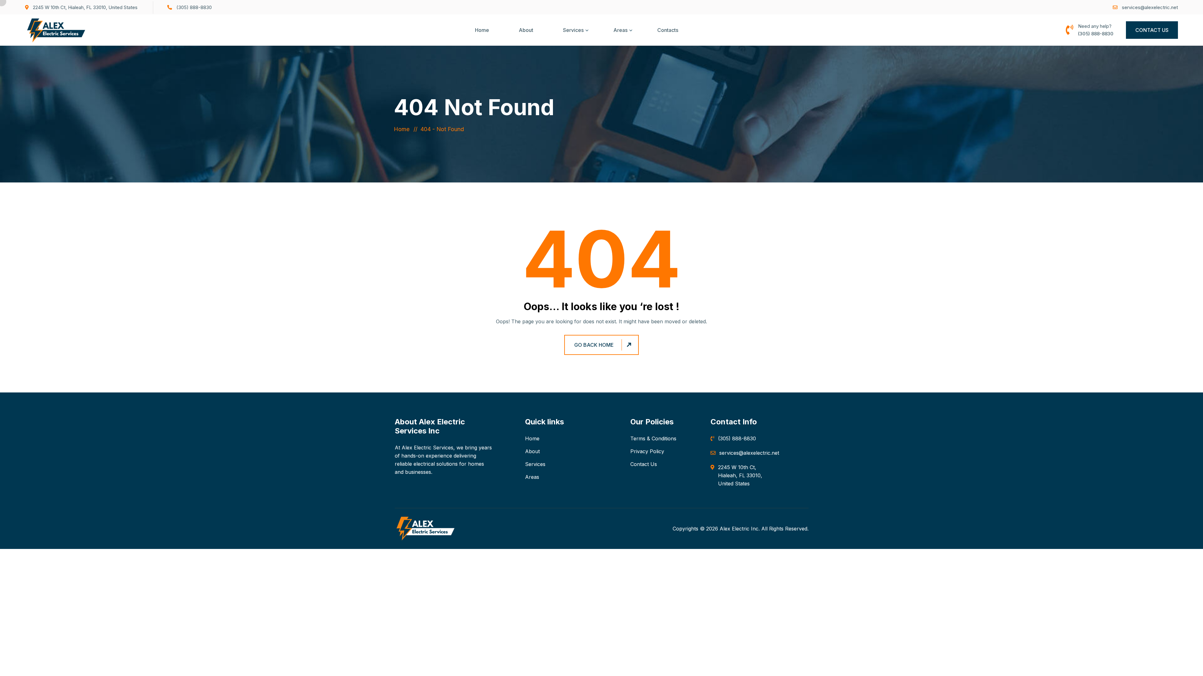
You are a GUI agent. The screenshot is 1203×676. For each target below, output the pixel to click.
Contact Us (1152, 30)
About (526, 30)
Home (482, 30)
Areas (620, 30)
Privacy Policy (647, 451)
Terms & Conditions (653, 438)
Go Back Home (594, 345)
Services (573, 30)
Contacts (667, 30)
